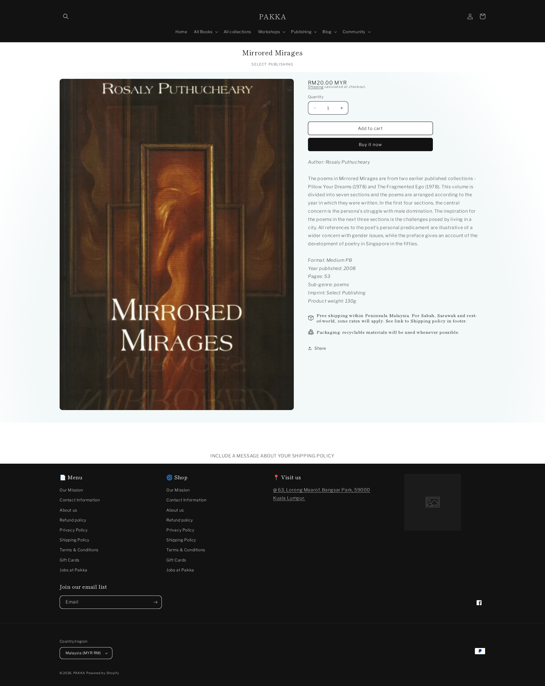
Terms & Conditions (79, 549)
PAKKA (79, 673)
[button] (66, 16)
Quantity (316, 96)
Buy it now (370, 144)
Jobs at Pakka (73, 569)
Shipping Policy (74, 539)
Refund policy (73, 520)
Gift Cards (69, 560)
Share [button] (320, 348)
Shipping (316, 87)
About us (68, 510)
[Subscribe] (155, 602)
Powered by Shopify (102, 673)
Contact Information (80, 499)
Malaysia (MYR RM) (83, 653)
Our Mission (71, 489)
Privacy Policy (73, 529)
